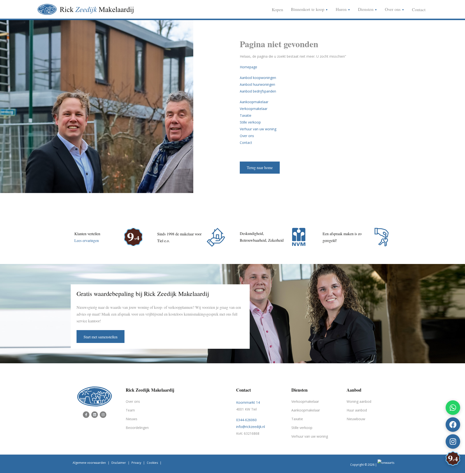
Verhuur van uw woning (258, 129)
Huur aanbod (357, 410)
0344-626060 (246, 420)
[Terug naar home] (260, 161)
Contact (419, 9)
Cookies (152, 463)
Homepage (248, 67)
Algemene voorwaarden (89, 463)
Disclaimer (118, 463)
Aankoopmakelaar (254, 102)
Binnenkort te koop (308, 9)
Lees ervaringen (86, 240)
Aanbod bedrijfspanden (258, 91)
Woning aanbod (359, 401)
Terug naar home (260, 167)
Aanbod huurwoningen (257, 84)
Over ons (393, 9)
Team (130, 410)
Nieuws (131, 419)
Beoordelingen (137, 427)
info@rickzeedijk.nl (250, 426)
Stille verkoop (250, 122)
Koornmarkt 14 (248, 402)
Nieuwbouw (356, 419)
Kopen (277, 9)
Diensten (366, 9)
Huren (342, 9)
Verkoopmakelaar (253, 108)
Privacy (136, 463)
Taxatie (245, 115)
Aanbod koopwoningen (258, 77)
